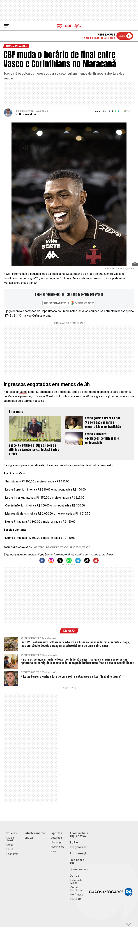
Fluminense (57, 846)
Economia (12, 853)
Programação (78, 847)
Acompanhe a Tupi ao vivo (79, 834)
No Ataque (76, 894)
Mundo (10, 849)
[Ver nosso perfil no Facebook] (42, 562)
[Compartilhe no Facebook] (109, 112)
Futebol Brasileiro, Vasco (52, 547)
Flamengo (56, 842)
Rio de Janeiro (10, 839)
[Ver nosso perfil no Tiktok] (87, 562)
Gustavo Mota (27, 114)
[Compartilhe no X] (112, 112)
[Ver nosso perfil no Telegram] (78, 562)
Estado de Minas (76, 882)
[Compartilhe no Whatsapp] (115, 112)
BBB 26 (29, 837)
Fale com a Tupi (77, 861)
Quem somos (79, 869)
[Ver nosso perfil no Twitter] (60, 562)
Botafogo (56, 837)
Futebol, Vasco (80, 547)
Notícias (11, 833)
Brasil (9, 845)
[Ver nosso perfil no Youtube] (96, 562)
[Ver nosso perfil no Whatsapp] (69, 562)
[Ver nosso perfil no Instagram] (51, 562)
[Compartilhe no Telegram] (118, 112)
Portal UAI (76, 899)
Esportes (56, 833)
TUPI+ (74, 842)
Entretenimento (34, 833)
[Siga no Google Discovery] (127, 113)
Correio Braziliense (76, 889)
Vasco (23, 391)
